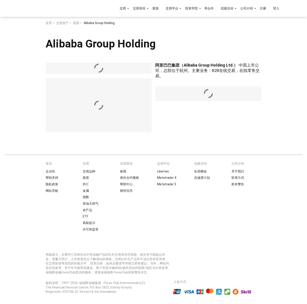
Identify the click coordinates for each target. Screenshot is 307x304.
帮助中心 (126, 184)
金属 (86, 190)
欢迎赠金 (200, 171)
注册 (263, 8)
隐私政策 (52, 184)
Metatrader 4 (166, 177)
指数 (86, 197)
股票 (155, 8)
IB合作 (209, 8)
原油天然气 (90, 203)
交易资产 (62, 23)
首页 (49, 23)
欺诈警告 (237, 184)
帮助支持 (52, 177)
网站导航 (52, 190)
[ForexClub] (39, 8)
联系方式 (237, 177)
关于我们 (237, 171)
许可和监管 (90, 229)
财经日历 (126, 190)
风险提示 (89, 223)
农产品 (87, 210)
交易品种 (89, 171)
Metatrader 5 (166, 184)
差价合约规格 (129, 177)
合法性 (50, 171)
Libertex (163, 171)
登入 (276, 8)
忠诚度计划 (202, 177)
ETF (85, 216)
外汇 (86, 184)
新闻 (123, 171)
